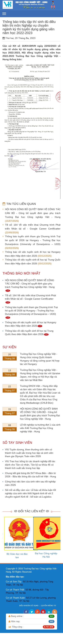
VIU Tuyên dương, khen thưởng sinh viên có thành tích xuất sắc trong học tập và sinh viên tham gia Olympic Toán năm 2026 (29, 453)
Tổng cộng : (32, 627)
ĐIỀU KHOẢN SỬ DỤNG (29, 605)
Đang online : (31, 616)
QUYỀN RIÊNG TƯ (49, 605)
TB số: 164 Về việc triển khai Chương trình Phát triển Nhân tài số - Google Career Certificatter (30, 297)
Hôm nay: (31, 621)
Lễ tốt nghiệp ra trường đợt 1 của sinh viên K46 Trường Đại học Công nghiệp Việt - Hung (40, 428)
